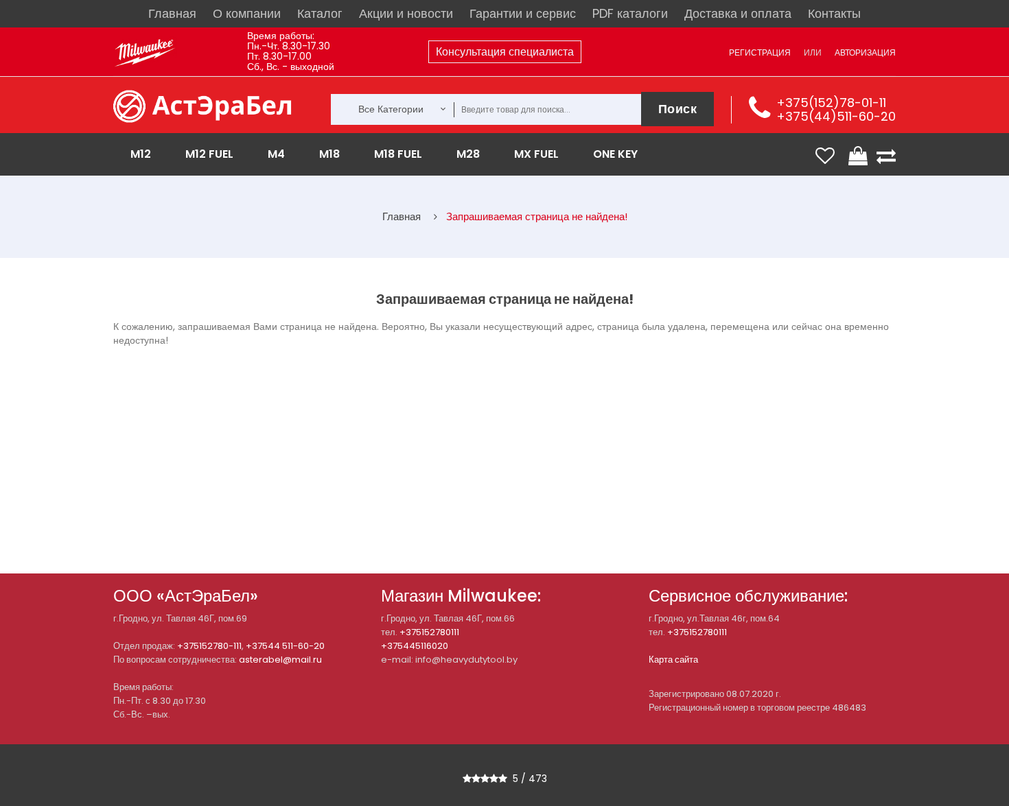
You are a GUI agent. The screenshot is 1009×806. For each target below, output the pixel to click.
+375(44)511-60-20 (836, 116)
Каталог (320, 13)
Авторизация (865, 52)
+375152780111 (429, 632)
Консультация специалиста (505, 52)
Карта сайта (673, 659)
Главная (172, 13)
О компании (247, 13)
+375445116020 (414, 645)
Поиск (677, 108)
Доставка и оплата (737, 13)
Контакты (834, 13)
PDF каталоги (630, 13)
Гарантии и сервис (522, 13)
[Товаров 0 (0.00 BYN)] (859, 156)
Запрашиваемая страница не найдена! (536, 216)
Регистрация (760, 52)
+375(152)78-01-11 (831, 102)
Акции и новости (406, 13)
